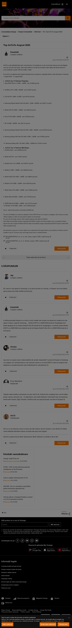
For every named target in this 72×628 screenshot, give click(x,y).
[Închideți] (69, 618)
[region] (36, 621)
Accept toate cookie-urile (48, 624)
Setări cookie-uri (7, 624)
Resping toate (63, 624)
